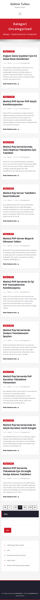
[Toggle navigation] (20, 14)
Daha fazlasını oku (10, 84)
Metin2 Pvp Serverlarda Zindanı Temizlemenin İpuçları (16, 333)
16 (16, 507)
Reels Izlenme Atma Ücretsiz (16, 555)
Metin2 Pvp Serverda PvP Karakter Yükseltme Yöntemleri (17, 379)
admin (9, 63)
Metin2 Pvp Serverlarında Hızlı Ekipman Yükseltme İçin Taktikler (19, 149)
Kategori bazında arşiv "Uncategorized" (24, 34)
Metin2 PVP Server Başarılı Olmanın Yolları (18, 240)
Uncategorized (25, 63)
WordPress (19, 593)
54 (30, 507)
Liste (8, 550)
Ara (5, 514)
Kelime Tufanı (20, 4)
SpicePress (32, 593)
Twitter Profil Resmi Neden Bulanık (18, 565)
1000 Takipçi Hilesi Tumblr (15, 545)
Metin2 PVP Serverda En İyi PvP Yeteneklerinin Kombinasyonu (18, 284)
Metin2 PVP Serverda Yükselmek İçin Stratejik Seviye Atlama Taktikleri (17, 471)
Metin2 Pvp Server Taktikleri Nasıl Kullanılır (19, 194)
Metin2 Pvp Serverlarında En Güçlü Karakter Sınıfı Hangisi (19, 426)
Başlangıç (6, 34)
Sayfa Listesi (11, 560)
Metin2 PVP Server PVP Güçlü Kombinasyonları (19, 103)
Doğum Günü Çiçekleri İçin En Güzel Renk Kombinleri (20, 57)
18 (24, 507)
